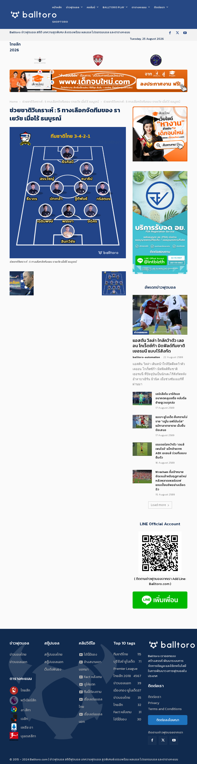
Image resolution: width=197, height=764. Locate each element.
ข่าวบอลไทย (18, 654)
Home (14, 102)
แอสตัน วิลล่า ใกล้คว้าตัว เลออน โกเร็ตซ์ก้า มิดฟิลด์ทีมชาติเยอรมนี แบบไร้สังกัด (159, 345)
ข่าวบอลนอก (141, 332)
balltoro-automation (146, 357)
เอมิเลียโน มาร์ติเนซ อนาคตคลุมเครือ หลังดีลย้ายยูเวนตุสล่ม (170, 398)
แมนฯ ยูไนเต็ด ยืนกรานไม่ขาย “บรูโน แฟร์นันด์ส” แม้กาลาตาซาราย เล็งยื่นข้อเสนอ (171, 423)
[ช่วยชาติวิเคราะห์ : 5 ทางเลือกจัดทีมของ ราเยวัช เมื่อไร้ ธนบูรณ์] (68, 257)
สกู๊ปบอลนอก (53, 661)
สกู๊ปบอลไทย (53, 654)
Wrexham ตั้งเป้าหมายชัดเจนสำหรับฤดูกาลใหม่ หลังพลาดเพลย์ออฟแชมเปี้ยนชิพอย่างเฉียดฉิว (170, 481)
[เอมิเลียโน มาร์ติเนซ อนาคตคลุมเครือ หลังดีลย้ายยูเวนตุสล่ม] (142, 398)
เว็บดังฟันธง (52, 669)
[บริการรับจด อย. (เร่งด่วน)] (160, 272)
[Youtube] (184, 33)
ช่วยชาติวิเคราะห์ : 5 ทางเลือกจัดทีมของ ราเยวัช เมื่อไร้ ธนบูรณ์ (60, 102)
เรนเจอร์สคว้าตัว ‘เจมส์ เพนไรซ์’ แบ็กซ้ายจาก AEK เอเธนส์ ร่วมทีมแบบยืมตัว (171, 451)
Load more (158, 505)
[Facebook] (169, 33)
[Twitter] (177, 33)
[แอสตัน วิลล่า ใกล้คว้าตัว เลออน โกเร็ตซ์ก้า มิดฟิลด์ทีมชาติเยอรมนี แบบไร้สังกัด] (160, 315)
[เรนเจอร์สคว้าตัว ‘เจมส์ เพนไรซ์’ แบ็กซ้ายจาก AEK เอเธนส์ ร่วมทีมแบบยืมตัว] (142, 449)
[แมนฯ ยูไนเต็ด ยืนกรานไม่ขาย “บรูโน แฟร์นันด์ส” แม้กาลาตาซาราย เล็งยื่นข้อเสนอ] (142, 421)
